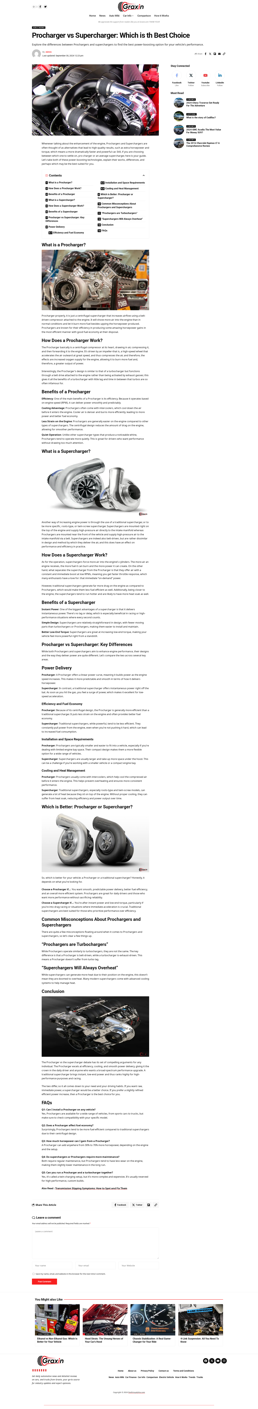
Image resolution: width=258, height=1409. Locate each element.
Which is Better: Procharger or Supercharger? (115, 196)
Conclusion (107, 224)
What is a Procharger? (60, 182)
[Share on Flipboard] (215, 53)
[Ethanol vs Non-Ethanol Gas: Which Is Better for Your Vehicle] (57, 1319)
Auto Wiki (191, 114)
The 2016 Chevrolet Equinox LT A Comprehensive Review (203, 144)
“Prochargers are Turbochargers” (120, 213)
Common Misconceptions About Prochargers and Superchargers (117, 205)
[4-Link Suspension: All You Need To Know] (200, 1319)
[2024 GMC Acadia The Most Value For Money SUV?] (179, 129)
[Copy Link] (224, 53)
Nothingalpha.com (136, 1392)
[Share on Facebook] (205, 53)
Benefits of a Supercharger (63, 211)
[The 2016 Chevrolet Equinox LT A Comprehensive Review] (179, 143)
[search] (216, 6)
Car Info (191, 99)
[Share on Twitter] (210, 53)
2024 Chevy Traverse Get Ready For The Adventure (202, 104)
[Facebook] (177, 78)
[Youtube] (205, 78)
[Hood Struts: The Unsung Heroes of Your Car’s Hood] (105, 1319)
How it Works (38, 27)
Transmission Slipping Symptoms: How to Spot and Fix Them (91, 1188)
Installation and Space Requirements (125, 182)
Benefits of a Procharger (62, 194)
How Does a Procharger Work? (65, 188)
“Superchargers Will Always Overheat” (122, 219)
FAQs (104, 230)
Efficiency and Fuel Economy (68, 232)
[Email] (219, 53)
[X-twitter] (212, 1360)
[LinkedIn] (220, 78)
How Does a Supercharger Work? (66, 205)
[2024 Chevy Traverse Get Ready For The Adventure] (179, 103)
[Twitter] (191, 78)
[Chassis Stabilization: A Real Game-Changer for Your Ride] (152, 1319)
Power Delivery (57, 226)
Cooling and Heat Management (122, 188)
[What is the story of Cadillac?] (179, 116)
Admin (49, 52)
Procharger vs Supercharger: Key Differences (65, 219)
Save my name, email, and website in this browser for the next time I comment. (71, 1273)
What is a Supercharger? (62, 200)
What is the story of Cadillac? (201, 117)
